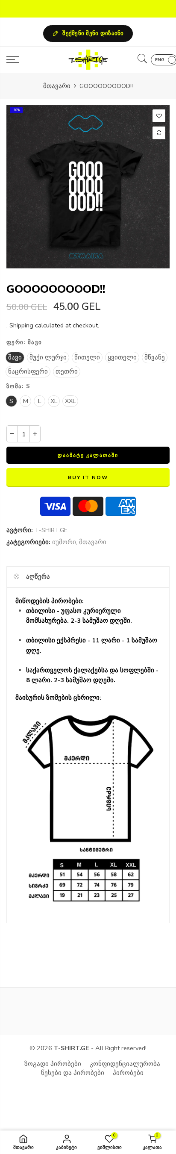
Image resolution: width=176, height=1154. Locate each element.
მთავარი (56, 86)
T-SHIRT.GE (51, 530)
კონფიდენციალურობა (125, 1064)
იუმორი (64, 542)
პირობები (128, 1073)
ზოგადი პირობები (52, 1064)
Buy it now (88, 477)
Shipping (21, 325)
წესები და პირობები (72, 1073)
